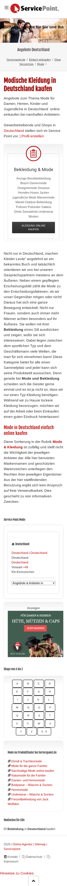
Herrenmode (19, 789)
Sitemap (40, 844)
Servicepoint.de (16, 59)
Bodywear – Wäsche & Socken (31, 785)
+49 (25, 567)
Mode (40, 64)
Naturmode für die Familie (28, 775)
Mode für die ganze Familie (29, 766)
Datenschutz (34, 856)
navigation (6, 7)
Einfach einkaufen (40, 59)
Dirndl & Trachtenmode (26, 761)
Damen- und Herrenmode (28, 780)
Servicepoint (12, 849)
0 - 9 (44, 731)
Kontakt (12, 856)
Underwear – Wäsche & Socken (32, 794)
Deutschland (14, 131)
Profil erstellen (32, 136)
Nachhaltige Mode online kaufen (32, 770)
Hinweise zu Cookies (17, 873)
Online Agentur (22, 844)
